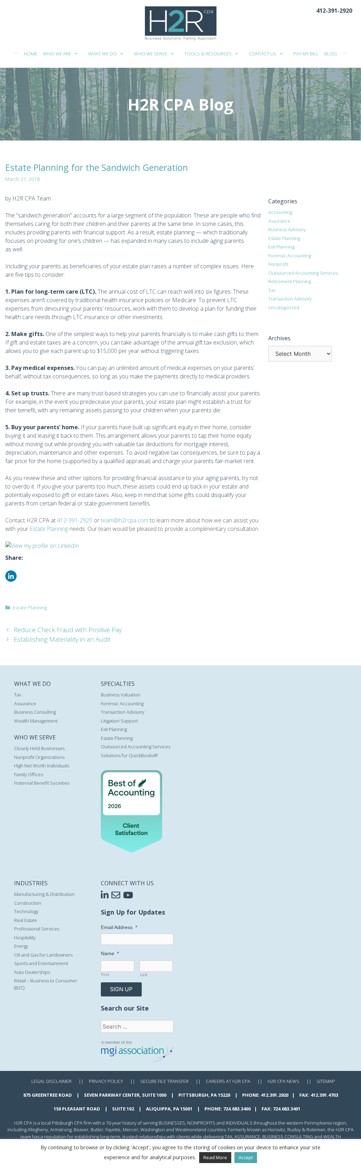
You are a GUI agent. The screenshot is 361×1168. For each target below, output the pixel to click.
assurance (247, 1136)
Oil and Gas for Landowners (43, 955)
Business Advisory (287, 229)
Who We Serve (150, 53)
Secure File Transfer (164, 1081)
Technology (26, 911)
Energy (21, 946)
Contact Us (262, 53)
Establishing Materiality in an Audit (62, 639)
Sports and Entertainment (41, 963)
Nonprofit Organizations (39, 757)
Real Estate (25, 920)
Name (110, 953)
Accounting (280, 212)
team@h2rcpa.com (124, 520)
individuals (239, 1123)
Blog (330, 53)
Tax (271, 290)
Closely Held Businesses (39, 748)
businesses (172, 1123)
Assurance (279, 221)
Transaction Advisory (290, 298)
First (105, 974)
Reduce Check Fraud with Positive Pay (68, 629)
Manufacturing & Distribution (44, 894)
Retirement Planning (289, 281)
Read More (215, 1157)
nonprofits (201, 1123)
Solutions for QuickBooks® (129, 755)
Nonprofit (278, 264)
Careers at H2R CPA (228, 1081)
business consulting (287, 1136)
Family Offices (28, 774)
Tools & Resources (208, 53)
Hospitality (25, 937)
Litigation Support (119, 721)
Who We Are (57, 53)
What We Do (102, 53)
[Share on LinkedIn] (11, 579)
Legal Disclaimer (51, 1081)
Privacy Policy (106, 1081)
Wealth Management (35, 721)
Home (30, 53)
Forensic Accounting (289, 255)
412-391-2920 (334, 10)
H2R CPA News (283, 1081)
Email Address (119, 927)
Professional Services (36, 929)
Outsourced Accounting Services (303, 273)
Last (144, 974)
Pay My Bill (306, 53)
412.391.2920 (274, 1095)
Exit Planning (281, 247)
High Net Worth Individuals (41, 765)
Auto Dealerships (32, 972)
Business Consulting (35, 712)
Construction (27, 903)
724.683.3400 (237, 1109)
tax (228, 1136)
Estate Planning (49, 529)
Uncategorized (283, 307)
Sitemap (326, 1081)
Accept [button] (246, 1157)
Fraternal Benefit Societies (41, 783)
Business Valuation (120, 694)
